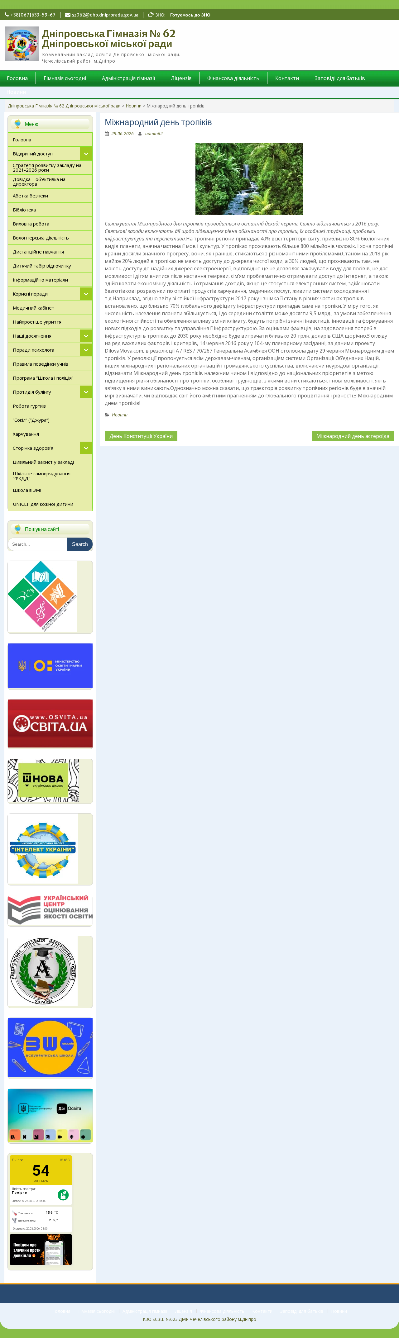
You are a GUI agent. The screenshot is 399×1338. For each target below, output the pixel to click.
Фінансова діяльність (233, 78)
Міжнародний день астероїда (352, 436)
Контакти (287, 78)
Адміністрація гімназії (128, 78)
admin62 (154, 133)
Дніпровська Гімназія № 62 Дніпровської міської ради (109, 38)
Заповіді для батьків (340, 78)
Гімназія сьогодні (65, 78)
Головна (61, 1311)
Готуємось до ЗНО (190, 15)
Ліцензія (181, 78)
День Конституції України (141, 436)
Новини (134, 106)
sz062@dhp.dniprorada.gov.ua (105, 15)
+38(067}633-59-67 (32, 15)
